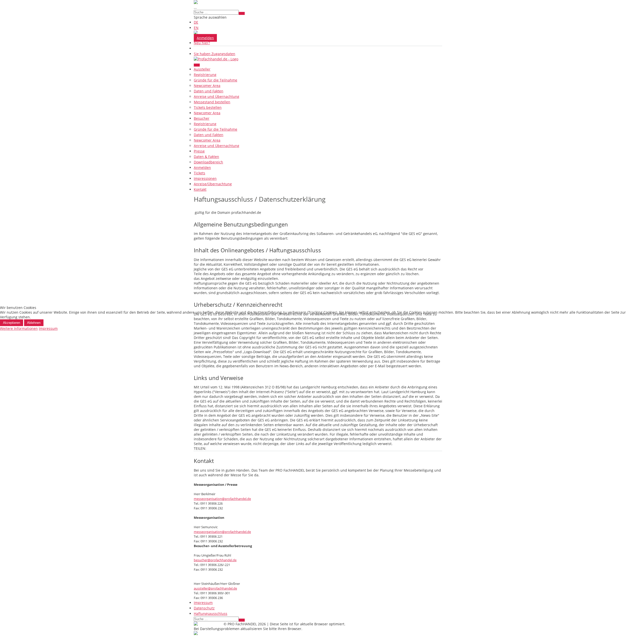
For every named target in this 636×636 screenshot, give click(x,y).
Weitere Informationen (19, 328)
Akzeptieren (11, 323)
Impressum (48, 328)
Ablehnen (33, 323)
